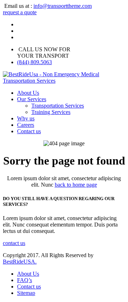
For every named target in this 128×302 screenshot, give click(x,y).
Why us (25, 118)
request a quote (20, 12)
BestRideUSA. (20, 262)
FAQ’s (24, 280)
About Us (28, 93)
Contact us (29, 131)
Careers (25, 125)
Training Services (50, 112)
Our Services (31, 99)
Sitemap (26, 293)
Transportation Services (57, 106)
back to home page (76, 185)
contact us (14, 243)
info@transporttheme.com (62, 6)
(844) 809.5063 (34, 62)
